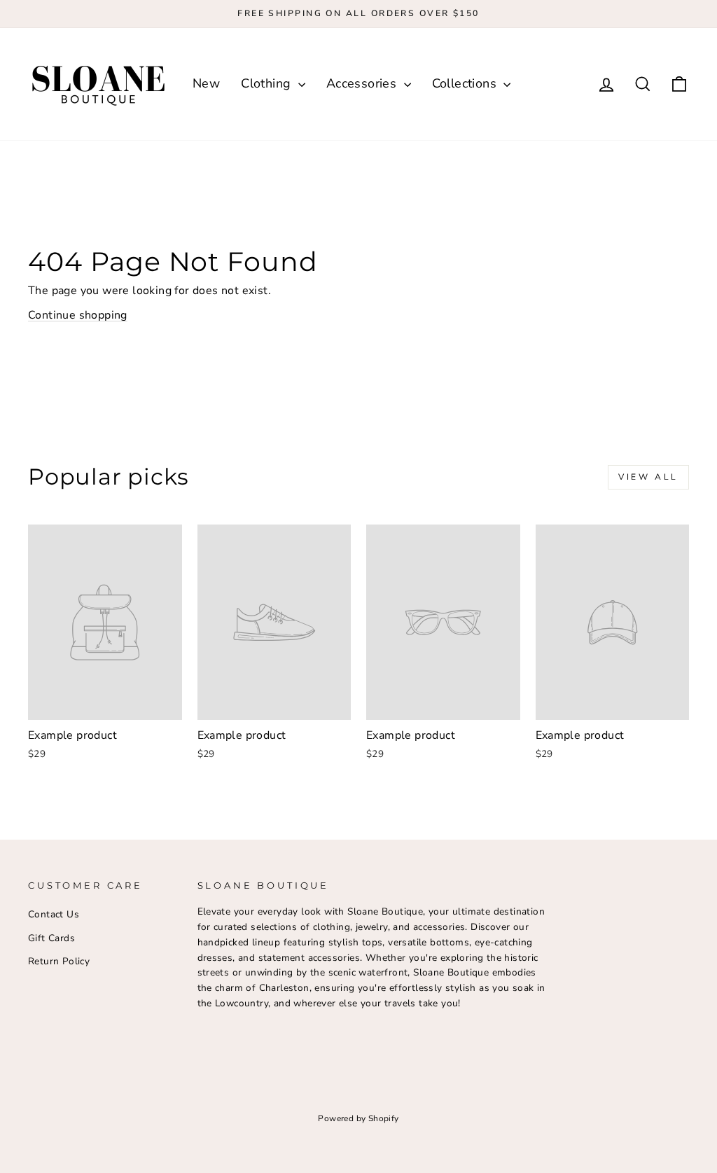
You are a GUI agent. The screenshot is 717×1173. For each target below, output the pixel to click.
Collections (466, 83)
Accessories (363, 83)
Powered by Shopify (358, 1118)
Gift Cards (51, 938)
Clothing (268, 83)
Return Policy (59, 961)
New (206, 83)
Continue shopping (77, 315)
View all (648, 477)
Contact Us (53, 914)
